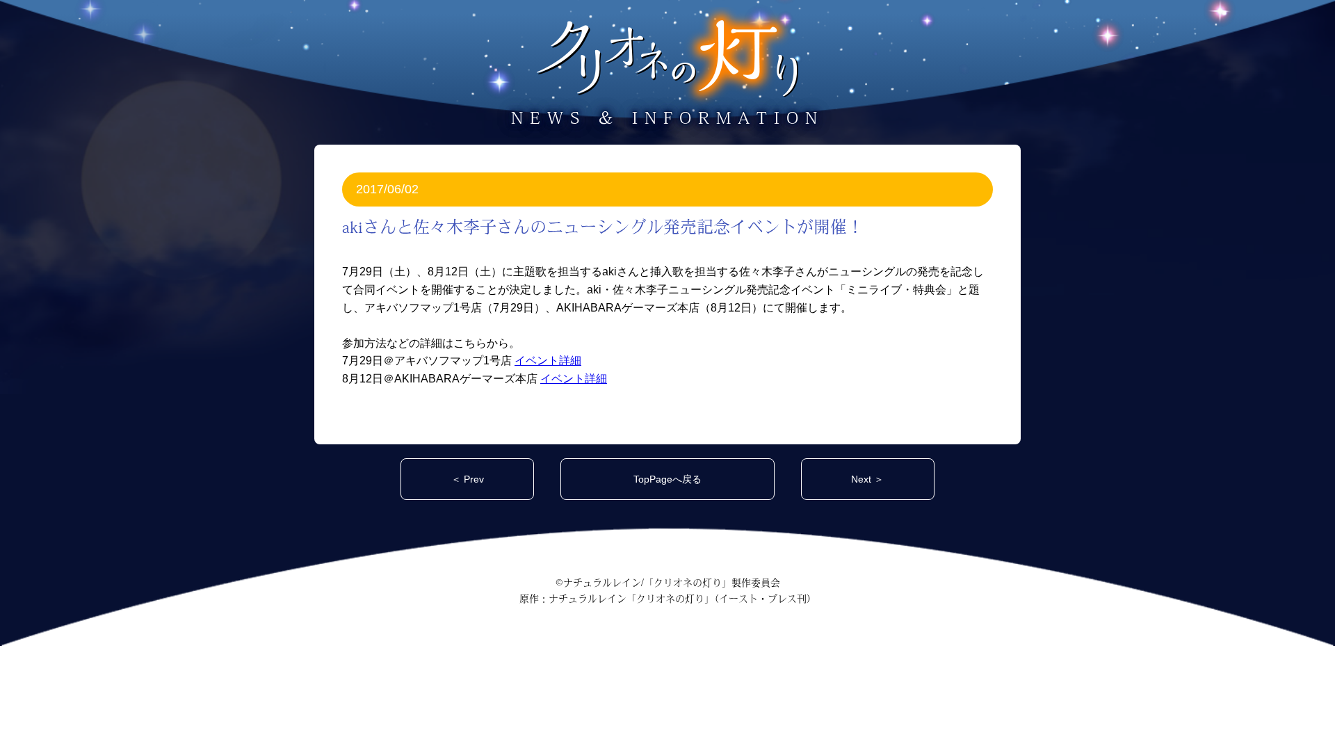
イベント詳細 (548, 360)
